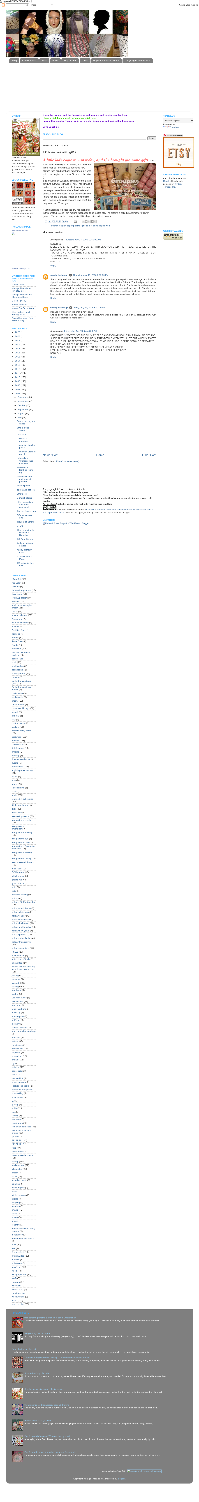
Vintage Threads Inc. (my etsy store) (22, 289)
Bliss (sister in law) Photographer (21, 313)
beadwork (16, 648)
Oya (14, 1063)
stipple (15, 1199)
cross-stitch (17, 744)
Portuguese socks (20, 1086)
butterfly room (18, 673)
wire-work (16, 1286)
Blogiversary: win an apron (37, 1333)
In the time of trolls (21, 959)
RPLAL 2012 (18, 1144)
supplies (16, 1206)
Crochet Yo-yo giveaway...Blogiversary (43, 1389)
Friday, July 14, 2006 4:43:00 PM (80, 331)
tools (14, 1245)
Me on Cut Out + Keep (23, 308)
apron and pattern (26, 490)
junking (15, 975)
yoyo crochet (18, 1304)
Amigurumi (17, 619)
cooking (15, 727)
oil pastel (16, 1052)
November (23, 401)
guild (14, 887)
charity (15, 701)
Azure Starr (17, 641)
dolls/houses (18, 748)
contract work (18, 723)
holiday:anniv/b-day (21, 908)
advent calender (20, 615)
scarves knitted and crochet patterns (24, 479)
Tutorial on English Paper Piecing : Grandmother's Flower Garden (56, 1358)
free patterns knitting (22, 832)
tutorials (15, 1259)
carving (15, 677)
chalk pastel (17, 697)
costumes (16, 737)
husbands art (18, 955)
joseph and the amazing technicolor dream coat (23, 967)
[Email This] (83, 221)
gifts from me (18, 876)
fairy (14, 791)
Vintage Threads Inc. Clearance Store (22, 295)
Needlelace (17, 1045)
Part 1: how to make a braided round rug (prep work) (50, 1452)
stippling (16, 1202)
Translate (174, 127)
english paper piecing (69, 226)
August (21, 413)
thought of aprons (25, 522)
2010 (18, 377)
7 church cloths (24, 498)
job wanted (17, 963)
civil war (15, 716)
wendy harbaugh (59, 275)
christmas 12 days (21, 708)
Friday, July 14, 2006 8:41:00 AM (89, 307)
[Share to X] (89, 221)
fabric (14, 784)
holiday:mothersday (21, 927)
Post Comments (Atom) (67, 461)
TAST (14, 1213)
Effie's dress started (23, 429)
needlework (17, 1049)
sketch (15, 1173)
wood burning (18, 1293)
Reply (53, 266)
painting (15, 1067)
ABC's (15, 611)
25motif (15, 601)
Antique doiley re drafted (25, 544)
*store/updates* (19, 598)
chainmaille (17, 693)
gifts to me (86, 226)
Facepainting (18, 788)
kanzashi (16, 979)
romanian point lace (21, 1127)
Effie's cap (22, 434)
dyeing (15, 763)
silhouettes (17, 1169)
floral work (17, 812)
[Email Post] (75, 221)
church (15, 712)
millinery (16, 1024)
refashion (16, 1119)
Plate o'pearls (23, 485)
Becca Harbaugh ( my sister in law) (22, 319)
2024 (18, 336)
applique (16, 634)
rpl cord (15, 1137)
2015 (18, 357)
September (23, 409)
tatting (15, 1217)
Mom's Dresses (19, 1027)
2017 (18, 349)
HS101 (15, 952)
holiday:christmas (20, 912)
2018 (18, 344)
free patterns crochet (22, 820)
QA (13, 1101)
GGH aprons (18, 872)
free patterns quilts (21, 842)
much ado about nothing (24, 1031)
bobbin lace (17, 659)
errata (15, 776)
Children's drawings (22, 439)
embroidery (17, 766)
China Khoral (18, 704)
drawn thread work (21, 759)
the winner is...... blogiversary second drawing (46, 1405)
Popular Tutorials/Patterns (106, 60)
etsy (14, 780)
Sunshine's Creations (20, 230)
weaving (16, 1282)
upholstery (17, 1263)
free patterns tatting (21, 858)
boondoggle (17, 670)
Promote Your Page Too (21, 269)
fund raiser (17, 869)
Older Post (149, 455)
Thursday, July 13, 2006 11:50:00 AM (82, 240)
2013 (18, 365)
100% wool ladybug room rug (25, 470)
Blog (14, 60)
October (22, 405)
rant (14, 1112)
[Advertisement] (84, 104)
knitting (15, 986)
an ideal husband (20, 623)
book (14, 662)
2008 (18, 385)
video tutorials (29, 60)
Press (85, 60)
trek (13, 1248)
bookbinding (18, 666)
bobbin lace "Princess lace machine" (25, 460)
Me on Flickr (18, 284)
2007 (18, 389)
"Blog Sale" (17, 579)
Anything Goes (19, 630)
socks (14, 1176)
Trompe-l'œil (18, 1252)
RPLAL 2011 (18, 1140)
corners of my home (21, 731)
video (14, 1271)
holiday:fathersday (21, 919)
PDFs (55, 60)
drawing (15, 755)
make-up (16, 1012)
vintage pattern (19, 1274)
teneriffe (16, 1225)
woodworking (18, 1297)
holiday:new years (20, 931)
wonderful (80, 193)
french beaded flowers (23, 862)
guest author (18, 883)
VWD (14, 1278)
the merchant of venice (23, 1238)
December (23, 397)
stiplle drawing (19, 1195)
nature (15, 1041)
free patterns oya (20, 839)
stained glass (18, 1187)
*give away (17, 594)
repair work (104, 226)
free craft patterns (20, 816)
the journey (17, 1235)
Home (100, 455)
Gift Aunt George (25, 539)
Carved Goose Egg (26, 511)
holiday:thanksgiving (22, 942)
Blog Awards (70, 60)
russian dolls (18, 1151)
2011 (17, 373)
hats (14, 891)
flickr (14, 809)
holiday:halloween (20, 923)
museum (16, 1037)
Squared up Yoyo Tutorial (36, 1373)
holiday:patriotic (19, 934)
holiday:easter (18, 916)
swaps (15, 1210)
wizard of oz (17, 1289)
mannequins (18, 1016)
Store (44, 60)
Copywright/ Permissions (137, 60)
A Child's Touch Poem (24, 557)
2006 (18, 393)
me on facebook (20, 304)
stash (14, 1191)
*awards (16, 586)
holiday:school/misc (21, 938)
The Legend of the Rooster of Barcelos (26, 532)
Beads (15, 645)
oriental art (17, 1056)
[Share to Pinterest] (95, 221)
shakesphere (18, 1165)
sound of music (19, 1180)
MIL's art (16, 1020)
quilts (95, 226)
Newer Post (50, 455)
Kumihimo (16, 990)
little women (17, 1001)
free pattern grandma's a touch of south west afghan (50, 1318)
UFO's (20, 526)
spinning (16, 1184)
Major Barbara (19, 1009)
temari (15, 1221)
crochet (54, 226)
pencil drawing (19, 1082)
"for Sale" (16, 583)
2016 (18, 353)
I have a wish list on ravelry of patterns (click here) (69, 118)
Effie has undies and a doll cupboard (25, 504)
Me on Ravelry (19, 301)
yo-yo (14, 1300)
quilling (15, 1104)
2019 (18, 340)
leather (15, 994)
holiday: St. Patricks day (23, 902)
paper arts (17, 1071)
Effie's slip (22, 494)
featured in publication (22, 799)
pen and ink (17, 1078)
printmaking (17, 1093)
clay (14, 719)
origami (15, 1060)
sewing (15, 1161)
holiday (15, 898)
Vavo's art (16, 1267)
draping (15, 752)
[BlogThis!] (86, 221)
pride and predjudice (22, 1089)
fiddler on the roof (20, 805)
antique (15, 626)
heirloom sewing (20, 895)
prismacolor (17, 1097)
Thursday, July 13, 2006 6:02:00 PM (91, 275)
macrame (16, 1005)
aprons (15, 637)
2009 (18, 381)
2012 (18, 369)
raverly (15, 1116)
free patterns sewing (22, 852)
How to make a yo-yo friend (37, 1420)
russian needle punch (22, 1155)
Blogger (121, 1479)
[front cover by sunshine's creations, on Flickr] (26, 155)
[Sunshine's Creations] (21, 266)
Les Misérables (19, 998)
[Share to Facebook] (92, 221)
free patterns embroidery (18, 827)
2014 (18, 361)
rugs (14, 1148)
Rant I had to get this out (24, 1349)
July (20, 418)
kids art (15, 983)
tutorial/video (18, 1256)
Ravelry (167, 181)
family (14, 795)
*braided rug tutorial (21, 590)
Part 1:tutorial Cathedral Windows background (47, 1436)
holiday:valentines (20, 948)
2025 (18, 332)
